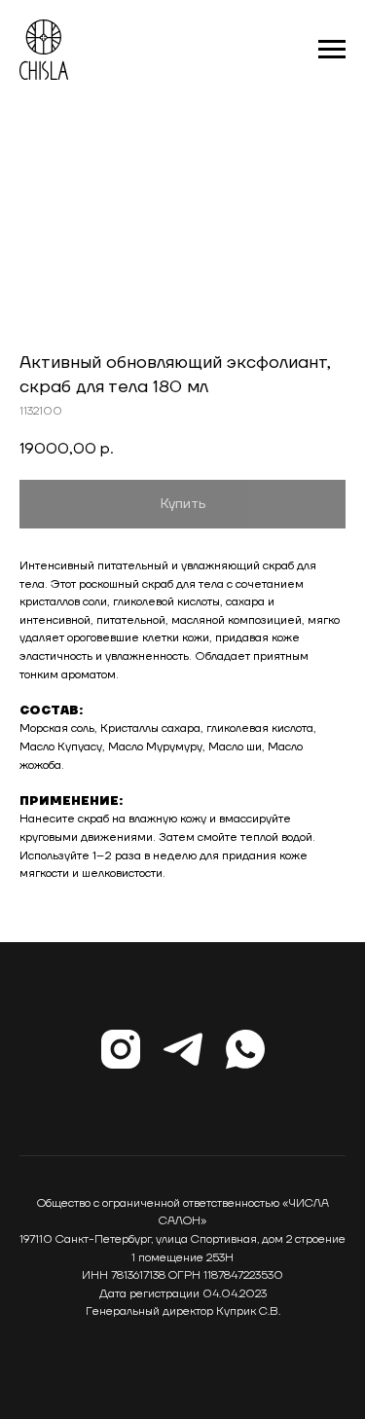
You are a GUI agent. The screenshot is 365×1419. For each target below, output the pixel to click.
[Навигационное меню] (332, 49)
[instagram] (120, 1049)
